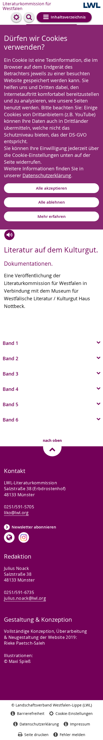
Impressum (80, 724)
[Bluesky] (9, 537)
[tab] (51, 342)
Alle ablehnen (51, 202)
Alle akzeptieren (51, 188)
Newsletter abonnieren (34, 527)
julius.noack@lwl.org (25, 598)
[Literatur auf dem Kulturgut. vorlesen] (9, 235)
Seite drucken (36, 734)
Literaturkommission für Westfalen (27, 6)
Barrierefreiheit (30, 713)
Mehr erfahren (52, 216)
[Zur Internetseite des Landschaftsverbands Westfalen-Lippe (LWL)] (91, 5)
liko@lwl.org (16, 513)
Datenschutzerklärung (46, 175)
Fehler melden (72, 734)
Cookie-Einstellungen (74, 713)
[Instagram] (23, 537)
